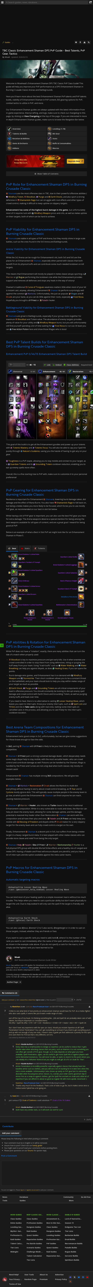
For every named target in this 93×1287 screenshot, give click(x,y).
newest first (23, 1000)
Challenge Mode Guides (35, 1252)
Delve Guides (16, 1223)
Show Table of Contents (47, 174)
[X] (74, 1277)
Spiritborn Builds (72, 1260)
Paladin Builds (71, 1247)
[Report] (84, 42)
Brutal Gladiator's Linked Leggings (65, 565)
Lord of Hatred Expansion (74, 1219)
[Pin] (80, 42)
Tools (4, 1200)
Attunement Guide (54, 1219)
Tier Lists (14, 1247)
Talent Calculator (17, 1243)
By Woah (6, 57)
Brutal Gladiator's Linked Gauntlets (30, 605)
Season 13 (69, 1223)
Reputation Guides (35, 1239)
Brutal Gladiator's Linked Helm (28, 554)
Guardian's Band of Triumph (67, 589)
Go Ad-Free (86, 1197)
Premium (44, 1279)
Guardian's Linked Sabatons (67, 573)
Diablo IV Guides (72, 1215)
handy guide (37, 1145)
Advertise (59, 1274)
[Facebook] (83, 1277)
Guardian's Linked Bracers (27, 594)
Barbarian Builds (72, 1235)
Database (24, 1197)
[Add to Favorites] (76, 42)
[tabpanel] (46, 1059)
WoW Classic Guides (54, 1215)
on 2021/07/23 (39, 1044)
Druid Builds (70, 1239)
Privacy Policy (61, 1279)
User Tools (29, 1274)
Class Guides (15, 1219)
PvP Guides (51, 1243)
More (71, 1200)
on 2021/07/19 (55, 1006)
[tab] (12, 548)
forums (30, 1150)
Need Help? (14, 1274)
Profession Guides (17, 1235)
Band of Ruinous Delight (68, 581)
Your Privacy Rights (16, 1279)
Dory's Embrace (23, 581)
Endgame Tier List (73, 1227)
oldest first (31, 1000)
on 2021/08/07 (39, 1107)
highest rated (40, 1000)
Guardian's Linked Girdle (68, 557)
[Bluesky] (79, 1277)
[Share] (90, 2)
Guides (7, 42)
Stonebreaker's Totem (65, 618)
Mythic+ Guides (17, 1231)
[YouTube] (87, 1277)
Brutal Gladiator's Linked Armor (29, 586)
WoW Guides (16, 1215)
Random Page (30, 1279)
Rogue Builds (70, 1252)
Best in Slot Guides (54, 1223)
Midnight (14, 1252)
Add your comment (8, 1000)
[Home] (4, 1281)
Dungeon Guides (34, 1227)
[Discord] (70, 1277)
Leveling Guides (17, 1227)
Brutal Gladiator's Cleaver (30, 619)
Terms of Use (15, 1284)
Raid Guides (15, 1239)
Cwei (14, 1096)
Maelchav (16, 1006)
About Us (44, 1274)
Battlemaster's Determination (66, 605)
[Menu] (2, 2)
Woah (18, 1044)
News (4, 1197)
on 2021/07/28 (28, 1096)
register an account (32, 1190)
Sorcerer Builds (71, 1256)
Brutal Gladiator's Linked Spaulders (30, 570)
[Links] (89, 42)
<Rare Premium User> (40, 1006)
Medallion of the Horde (69, 597)
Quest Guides (32, 1235)
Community (68, 1197)
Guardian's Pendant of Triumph (29, 562)
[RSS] (70, 1281)
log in (22, 1190)
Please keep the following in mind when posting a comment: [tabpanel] (29, 1164)
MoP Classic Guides (35, 1215)
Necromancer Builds (73, 1243)
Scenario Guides (34, 1247)
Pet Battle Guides (34, 1243)
